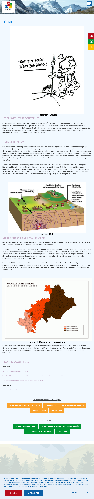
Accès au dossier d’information (14, 390)
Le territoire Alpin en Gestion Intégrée (60, 426)
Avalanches (56, 411)
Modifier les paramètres (81, 493)
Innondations (39, 411)
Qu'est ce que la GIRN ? (25, 426)
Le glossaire (62, 431)
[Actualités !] (91, 47)
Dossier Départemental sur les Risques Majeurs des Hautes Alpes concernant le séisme (35, 376)
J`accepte (34, 493)
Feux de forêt (51, 406)
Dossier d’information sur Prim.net (16, 371)
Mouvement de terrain (73, 406)
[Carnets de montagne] (91, 41)
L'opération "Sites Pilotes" (39, 431)
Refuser (13, 493)
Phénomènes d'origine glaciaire (24, 406)
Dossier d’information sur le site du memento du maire (23, 380)
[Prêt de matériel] (91, 36)
